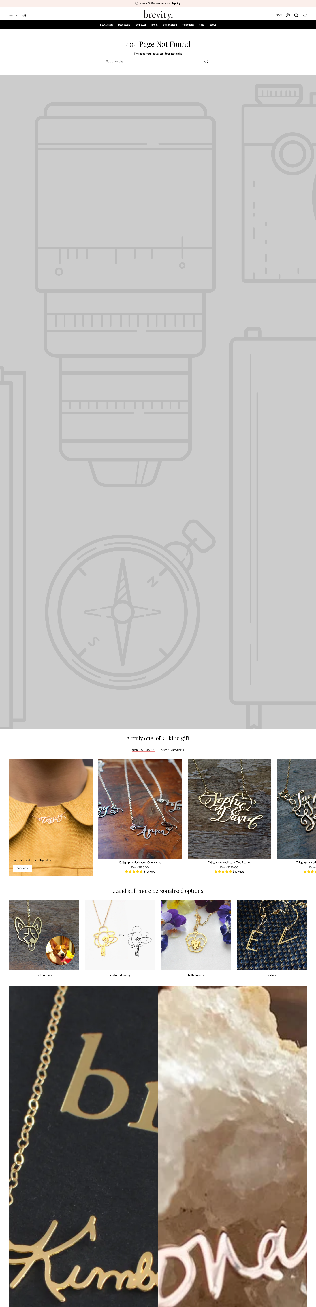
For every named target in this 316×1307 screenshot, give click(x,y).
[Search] (206, 61)
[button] (170, 24)
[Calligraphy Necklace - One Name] (140, 809)
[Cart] (304, 15)
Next (310, 808)
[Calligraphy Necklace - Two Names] (229, 809)
